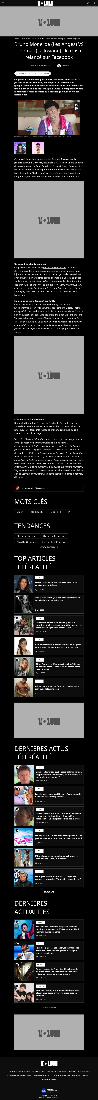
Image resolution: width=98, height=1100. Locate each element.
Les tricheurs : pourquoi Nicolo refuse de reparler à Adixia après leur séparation (58, 795)
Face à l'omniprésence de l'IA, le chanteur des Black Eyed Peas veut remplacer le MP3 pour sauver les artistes (57, 950)
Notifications (76, 1075)
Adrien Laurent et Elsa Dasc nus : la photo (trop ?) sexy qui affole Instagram (58, 687)
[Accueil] (45, 3)
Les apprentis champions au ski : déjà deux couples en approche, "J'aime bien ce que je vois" (58, 877)
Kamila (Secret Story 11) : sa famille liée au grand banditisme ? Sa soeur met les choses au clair (58, 646)
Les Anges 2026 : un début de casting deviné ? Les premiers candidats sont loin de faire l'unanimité (58, 837)
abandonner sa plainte (41, 284)
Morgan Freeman (27, 536)
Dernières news (26, 39)
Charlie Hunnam (26, 542)
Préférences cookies (49, 1079)
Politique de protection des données (19, 1075)
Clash (20, 511)
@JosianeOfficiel (23, 307)
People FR (56, 511)
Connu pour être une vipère (58, 307)
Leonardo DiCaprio (53, 542)
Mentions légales (52, 1071)
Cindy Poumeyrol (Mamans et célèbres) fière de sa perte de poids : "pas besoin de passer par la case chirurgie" (58, 667)
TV (34, 39)
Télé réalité (37, 511)
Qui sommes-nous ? (38, 1071)
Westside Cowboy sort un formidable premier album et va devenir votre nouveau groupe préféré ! (57, 993)
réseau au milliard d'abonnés (55, 429)
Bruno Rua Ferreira (34, 423)
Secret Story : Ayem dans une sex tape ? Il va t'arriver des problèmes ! (56, 584)
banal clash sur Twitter (54, 267)
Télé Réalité (40, 39)
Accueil (16, 39)
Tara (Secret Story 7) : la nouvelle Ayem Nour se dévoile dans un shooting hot (57, 599)
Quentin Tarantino (54, 536)
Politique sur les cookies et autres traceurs (74, 1071)
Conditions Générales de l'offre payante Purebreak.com (51, 1075)
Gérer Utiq (85, 1075)
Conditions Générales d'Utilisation (19, 1071)
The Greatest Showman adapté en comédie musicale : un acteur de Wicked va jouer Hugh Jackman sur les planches (57, 929)
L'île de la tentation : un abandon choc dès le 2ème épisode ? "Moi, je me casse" (56, 857)
